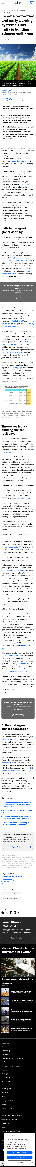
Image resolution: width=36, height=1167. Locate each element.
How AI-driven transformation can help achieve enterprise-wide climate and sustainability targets (21, 1030)
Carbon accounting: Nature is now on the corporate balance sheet (21, 991)
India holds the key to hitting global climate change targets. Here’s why (17, 817)
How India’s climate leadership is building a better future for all (16, 824)
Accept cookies (18, 298)
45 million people (16, 368)
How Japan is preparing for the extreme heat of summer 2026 (17, 980)
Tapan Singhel (6, 91)
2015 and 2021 (14, 331)
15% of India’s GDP (17, 321)
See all (31, 955)
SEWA (4, 552)
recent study (6, 763)
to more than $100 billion (19, 161)
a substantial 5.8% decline (11, 352)
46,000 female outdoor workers (13, 570)
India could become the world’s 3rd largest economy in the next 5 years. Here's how (17, 804)
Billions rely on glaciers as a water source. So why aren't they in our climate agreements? (21, 1020)
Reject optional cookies (19, 1152)
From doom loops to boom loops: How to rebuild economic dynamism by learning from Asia (22, 1011)
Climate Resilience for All (11, 547)
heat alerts (23, 268)
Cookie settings (19, 1162)
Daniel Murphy (6, 99)
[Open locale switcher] (2, 1163)
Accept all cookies (19, 1157)
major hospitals (20, 664)
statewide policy (11, 656)
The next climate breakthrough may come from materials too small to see (22, 1002)
